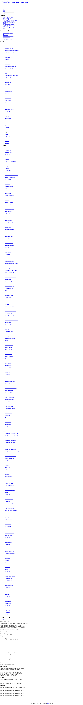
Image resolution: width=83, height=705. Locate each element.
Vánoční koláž (7, 587)
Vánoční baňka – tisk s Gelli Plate (10, 440)
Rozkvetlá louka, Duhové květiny (9, 27)
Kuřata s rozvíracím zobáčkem (10, 408)
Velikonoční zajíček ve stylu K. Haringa (11, 263)
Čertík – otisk (7, 116)
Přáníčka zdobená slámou (9, 390)
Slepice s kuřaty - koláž (8, 349)
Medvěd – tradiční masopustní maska (11, 163)
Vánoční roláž (7, 521)
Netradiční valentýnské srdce (9, 195)
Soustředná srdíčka (8, 227)
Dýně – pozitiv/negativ (8, 95)
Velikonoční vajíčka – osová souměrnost (11, 320)
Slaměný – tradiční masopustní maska (11, 166)
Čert (5, 125)
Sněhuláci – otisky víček (9, 499)
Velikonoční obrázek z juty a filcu (10, 311)
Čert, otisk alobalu (8, 111)
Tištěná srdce (7, 247)
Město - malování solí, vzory (8, 17)
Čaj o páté (4, 23)
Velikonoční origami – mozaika (10, 338)
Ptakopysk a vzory (6, 19)
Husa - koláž (7, 159)
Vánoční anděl (7, 567)
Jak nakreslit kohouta (8, 401)
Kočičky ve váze (7, 372)
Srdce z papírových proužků (9, 229)
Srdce (6, 231)
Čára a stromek (7, 546)
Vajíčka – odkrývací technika (9, 306)
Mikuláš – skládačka (8, 118)
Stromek (6, 569)
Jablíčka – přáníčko (8, 598)
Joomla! (48, 703)
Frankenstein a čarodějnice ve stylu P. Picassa (12, 50)
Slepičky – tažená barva (9, 290)
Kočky (6, 73)
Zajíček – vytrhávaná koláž (9, 397)
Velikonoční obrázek (8, 365)
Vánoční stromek (7, 614)
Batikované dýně (7, 64)
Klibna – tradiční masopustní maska (10, 161)
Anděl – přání (7, 517)
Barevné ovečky (7, 374)
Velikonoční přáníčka (8, 354)
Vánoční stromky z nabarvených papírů (11, 435)
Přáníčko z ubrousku (8, 347)
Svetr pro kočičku (8, 61)
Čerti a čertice (7, 127)
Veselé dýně (7, 59)
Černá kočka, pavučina (8, 57)
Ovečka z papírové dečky (7, 39)
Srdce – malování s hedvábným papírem (11, 175)
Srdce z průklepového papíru (9, 245)
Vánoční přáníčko (8, 603)
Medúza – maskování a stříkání (8, 21)
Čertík (6, 129)
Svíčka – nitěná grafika (8, 519)
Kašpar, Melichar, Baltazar (9, 485)
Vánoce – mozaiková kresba (9, 458)
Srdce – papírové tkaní (8, 240)
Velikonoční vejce (8, 424)
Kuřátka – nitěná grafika (9, 331)
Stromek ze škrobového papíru (10, 555)
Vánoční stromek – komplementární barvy (12, 433)
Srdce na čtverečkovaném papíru (10, 177)
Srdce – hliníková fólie (8, 197)
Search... (2, 13)
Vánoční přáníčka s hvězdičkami (10, 553)
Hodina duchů (7, 93)
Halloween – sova (8, 100)
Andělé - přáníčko (8, 526)
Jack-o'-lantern (7, 84)
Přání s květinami (8, 279)
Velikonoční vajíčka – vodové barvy (10, 277)
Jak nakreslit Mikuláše (8, 120)
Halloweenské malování (9, 48)
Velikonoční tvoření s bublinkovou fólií (11, 385)
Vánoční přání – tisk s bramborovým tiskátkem (12, 451)
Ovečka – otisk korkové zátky (9, 272)
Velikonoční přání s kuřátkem (9, 261)
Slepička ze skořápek (8, 419)
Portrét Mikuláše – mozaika (9, 109)
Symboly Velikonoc (8, 376)
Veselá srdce (7, 188)
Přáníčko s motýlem (8, 351)
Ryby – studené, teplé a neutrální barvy (10, 20)
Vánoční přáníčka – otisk (9, 571)
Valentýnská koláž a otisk (9, 243)
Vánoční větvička (8, 605)
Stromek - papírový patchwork (10, 478)
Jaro (3, 34)
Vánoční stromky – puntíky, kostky (10, 449)
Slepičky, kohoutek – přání (9, 265)
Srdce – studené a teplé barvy (9, 236)
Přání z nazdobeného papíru (9, 533)
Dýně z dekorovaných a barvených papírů (11, 75)
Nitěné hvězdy (7, 560)
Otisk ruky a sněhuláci (8, 562)
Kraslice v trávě (7, 299)
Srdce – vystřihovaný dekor (9, 209)
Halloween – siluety (8, 98)
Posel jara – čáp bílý (8, 136)
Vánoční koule (7, 512)
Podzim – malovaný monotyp (8, 33)
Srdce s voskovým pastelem (9, 222)
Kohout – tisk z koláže (8, 281)
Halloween (6, 102)
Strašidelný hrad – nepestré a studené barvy (12, 52)
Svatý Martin (7, 143)
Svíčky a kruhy (7, 469)
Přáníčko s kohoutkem (8, 383)
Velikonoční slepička (8, 324)
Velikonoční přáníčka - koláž (9, 399)
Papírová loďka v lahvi (7, 18)
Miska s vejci (7, 329)
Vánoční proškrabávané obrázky (10, 576)
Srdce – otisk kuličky (8, 220)
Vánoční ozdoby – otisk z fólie (9, 444)
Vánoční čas (7, 465)
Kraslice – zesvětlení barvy (9, 392)
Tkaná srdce (7, 200)
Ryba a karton (7, 501)
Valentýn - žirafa (7, 184)
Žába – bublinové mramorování (8, 24)
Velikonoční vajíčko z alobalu (9, 308)
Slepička (6, 340)
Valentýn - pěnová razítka (9, 186)
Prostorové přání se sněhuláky (10, 503)
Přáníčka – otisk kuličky (9, 356)
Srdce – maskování (8, 193)
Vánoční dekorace (8, 460)
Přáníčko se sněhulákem (9, 585)
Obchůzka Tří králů (8, 150)
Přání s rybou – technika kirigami (10, 481)
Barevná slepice (7, 426)
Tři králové (7, 168)
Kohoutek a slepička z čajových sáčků (11, 270)
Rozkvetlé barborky (8, 170)
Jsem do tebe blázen (6, 37)
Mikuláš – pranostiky (8, 138)
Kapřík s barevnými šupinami (10, 490)
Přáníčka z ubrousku (8, 413)
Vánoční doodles (7, 544)
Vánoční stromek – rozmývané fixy (10, 456)
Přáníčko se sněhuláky (8, 542)
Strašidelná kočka (8, 82)
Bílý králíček (7, 304)
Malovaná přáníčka (8, 601)
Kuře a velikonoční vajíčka (9, 333)
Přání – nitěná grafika (8, 535)
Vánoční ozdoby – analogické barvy (10, 564)
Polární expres (7, 467)
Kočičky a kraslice (8, 363)
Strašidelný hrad (7, 104)
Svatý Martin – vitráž (8, 152)
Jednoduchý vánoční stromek (9, 551)
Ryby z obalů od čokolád (9, 483)
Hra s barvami (5, 38)
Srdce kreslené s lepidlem (9, 202)
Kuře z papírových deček (9, 313)
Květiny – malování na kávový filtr (9, 22)
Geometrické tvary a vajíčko (9, 315)
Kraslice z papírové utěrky (9, 295)
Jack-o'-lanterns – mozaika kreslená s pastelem (12, 55)
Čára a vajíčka (7, 342)
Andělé (6, 589)
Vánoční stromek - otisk (8, 578)
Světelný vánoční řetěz (8, 580)
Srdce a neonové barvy (8, 211)
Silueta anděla (7, 474)
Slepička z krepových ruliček (9, 268)
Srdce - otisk (7, 238)
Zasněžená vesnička (8, 524)
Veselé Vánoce (7, 594)
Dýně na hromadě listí (8, 77)
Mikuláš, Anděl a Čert (8, 154)
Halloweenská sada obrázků (9, 68)
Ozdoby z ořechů (7, 610)
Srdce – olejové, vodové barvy (10, 206)
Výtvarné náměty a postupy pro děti (14, 2)
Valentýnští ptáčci (8, 179)
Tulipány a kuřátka (8, 367)
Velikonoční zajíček (8, 422)
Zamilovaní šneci (8, 218)
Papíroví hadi (7, 141)
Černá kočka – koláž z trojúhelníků (10, 66)
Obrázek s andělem (8, 494)
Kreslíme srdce (7, 254)
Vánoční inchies (7, 612)
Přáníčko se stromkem (8, 592)
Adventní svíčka (7, 528)
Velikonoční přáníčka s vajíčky (8, 36)
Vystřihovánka (7, 415)
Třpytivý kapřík (7, 558)
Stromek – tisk (7, 487)
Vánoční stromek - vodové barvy (10, 442)
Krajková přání (7, 274)
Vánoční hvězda (7, 596)
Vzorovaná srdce (7, 249)
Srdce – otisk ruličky (8, 204)
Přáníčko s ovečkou (8, 358)
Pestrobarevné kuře (8, 322)
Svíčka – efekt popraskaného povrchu (11, 510)
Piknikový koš (5, 28)
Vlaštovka (6, 134)
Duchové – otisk (7, 86)
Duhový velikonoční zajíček (9, 286)
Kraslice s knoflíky (8, 297)
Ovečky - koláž (7, 410)
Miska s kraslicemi (8, 417)
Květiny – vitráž (5, 35)
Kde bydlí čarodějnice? (8, 91)
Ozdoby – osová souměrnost (9, 508)
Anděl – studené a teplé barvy (9, 453)
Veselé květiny (5, 26)
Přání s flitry (7, 492)
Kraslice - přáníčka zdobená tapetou (10, 388)
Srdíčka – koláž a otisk (8, 213)
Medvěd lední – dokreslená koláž (9, 25)
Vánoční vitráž (7, 537)
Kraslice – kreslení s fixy (9, 288)
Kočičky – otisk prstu (8, 379)
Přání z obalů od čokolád (9, 476)
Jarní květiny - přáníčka (9, 345)
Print (3, 619)
